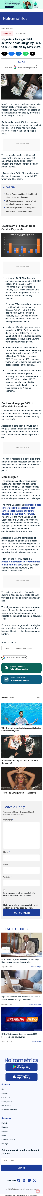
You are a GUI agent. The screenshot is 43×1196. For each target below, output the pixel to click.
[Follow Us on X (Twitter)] (34, 1180)
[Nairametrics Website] (15, 18)
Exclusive (4, 1123)
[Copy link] (32, 54)
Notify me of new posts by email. (19, 907)
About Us (4, 1093)
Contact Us (5, 1097)
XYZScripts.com (33, 1195)
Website (7, 877)
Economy (10, 28)
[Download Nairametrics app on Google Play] (21, 1067)
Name (6, 852)
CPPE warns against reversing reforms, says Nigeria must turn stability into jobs (20, 960)
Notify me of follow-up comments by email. (21, 905)
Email (6, 864)
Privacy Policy (6, 1101)
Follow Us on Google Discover (27, 67)
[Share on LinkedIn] (19, 54)
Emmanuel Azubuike (35, 1004)
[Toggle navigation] (36, 18)
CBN (7, 648)
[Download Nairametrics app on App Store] (21, 1077)
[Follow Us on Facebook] (18, 1180)
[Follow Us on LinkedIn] (24, 1180)
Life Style (4, 1143)
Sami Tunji (21, 62)
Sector (3, 1135)
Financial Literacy (8, 1139)
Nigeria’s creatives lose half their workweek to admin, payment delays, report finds (20, 998)
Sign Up (21, 1167)
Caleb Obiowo (37, 1041)
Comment (8, 819)
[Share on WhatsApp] (26, 54)
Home (3, 28)
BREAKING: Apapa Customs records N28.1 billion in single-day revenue (19, 1035)
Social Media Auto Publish (12, 1195)
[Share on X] (4, 54)
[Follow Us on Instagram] (29, 1180)
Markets (4, 1131)
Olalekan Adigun (36, 967)
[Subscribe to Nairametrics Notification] (38, 1191)
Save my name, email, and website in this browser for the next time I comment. (19, 894)
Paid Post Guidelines (9, 1109)
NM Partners (6, 1105)
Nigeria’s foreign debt (24, 648)
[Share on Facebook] (11, 54)
